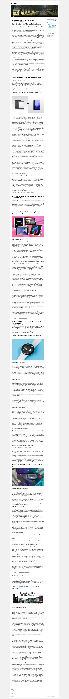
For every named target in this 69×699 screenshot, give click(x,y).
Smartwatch (22, 447)
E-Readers (20, 192)
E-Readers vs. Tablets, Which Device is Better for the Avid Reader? (26, 78)
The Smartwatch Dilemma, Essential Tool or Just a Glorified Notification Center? (27, 322)
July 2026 (13, 690)
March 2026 (13, 691)
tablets (26, 118)
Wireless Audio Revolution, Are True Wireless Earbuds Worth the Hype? (27, 451)
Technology (28, 192)
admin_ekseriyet (21, 21)
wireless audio (20, 490)
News (15, 192)
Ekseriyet (14, 3)
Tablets (25, 192)
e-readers (19, 127)
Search (56, 20)
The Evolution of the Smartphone (20, 575)
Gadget (23, 192)
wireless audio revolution (28, 568)
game (12, 693)
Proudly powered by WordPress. (52, 696)
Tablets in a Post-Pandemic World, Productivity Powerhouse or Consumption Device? (28, 196)
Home (13, 16)
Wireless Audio (26, 572)
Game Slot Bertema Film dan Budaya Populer (23, 20)
